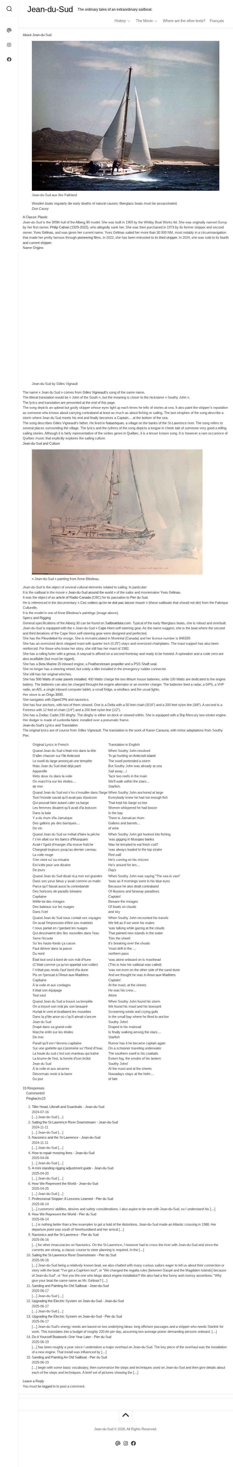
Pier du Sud (138, 597)
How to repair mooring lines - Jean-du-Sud (63, 1153)
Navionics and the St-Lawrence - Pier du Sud (65, 1235)
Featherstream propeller (106, 664)
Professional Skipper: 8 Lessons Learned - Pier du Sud (72, 1199)
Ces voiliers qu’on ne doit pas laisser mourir (112, 603)
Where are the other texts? (184, 21)
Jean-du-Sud (50, 9)
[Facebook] (9, 59)
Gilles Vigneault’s (95, 392)
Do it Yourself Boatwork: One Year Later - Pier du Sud (71, 1337)
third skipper (168, 237)
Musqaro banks (142, 839)
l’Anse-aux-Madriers (73, 975)
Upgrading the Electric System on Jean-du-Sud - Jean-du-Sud (78, 1301)
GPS (209, 684)
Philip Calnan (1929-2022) (69, 227)
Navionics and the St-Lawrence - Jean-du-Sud (66, 1137)
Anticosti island (144, 756)
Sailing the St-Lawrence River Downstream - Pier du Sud (74, 1255)
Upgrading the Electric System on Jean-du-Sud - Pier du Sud (77, 1316)
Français (217, 21)
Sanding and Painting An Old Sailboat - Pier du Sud (69, 1357)
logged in (49, 1386)
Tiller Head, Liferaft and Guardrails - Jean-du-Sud (68, 1107)
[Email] (9, 30)
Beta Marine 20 (50, 664)
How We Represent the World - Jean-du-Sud (65, 1183)
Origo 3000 (54, 694)
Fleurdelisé (49, 638)
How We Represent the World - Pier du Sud (64, 1214)
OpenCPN (59, 699)
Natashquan (115, 423)
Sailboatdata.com (118, 623)
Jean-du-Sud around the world (91, 592)
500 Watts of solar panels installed (61, 679)
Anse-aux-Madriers (161, 975)
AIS (39, 689)
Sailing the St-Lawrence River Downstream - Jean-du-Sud (75, 1122)
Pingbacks (36, 1098)
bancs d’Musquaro (74, 839)
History (120, 21)
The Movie (144, 21)
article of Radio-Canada (73, 597)
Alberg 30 (83, 222)
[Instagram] (9, 45)
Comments (35, 1093)
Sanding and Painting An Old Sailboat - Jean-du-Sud (70, 1286)
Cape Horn (106, 628)
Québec (133, 433)
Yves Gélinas (43, 232)
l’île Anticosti (70, 756)
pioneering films (89, 237)
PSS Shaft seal (145, 664)
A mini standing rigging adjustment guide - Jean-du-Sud (72, 1168)
